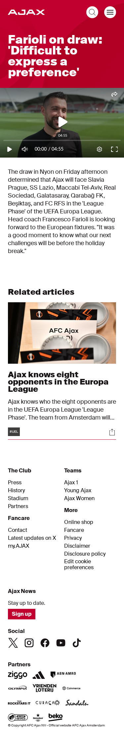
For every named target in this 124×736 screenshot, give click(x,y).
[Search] (92, 12)
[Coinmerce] (71, 688)
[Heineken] (38, 718)
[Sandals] (77, 703)
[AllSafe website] (18, 718)
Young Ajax (77, 490)
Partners (18, 506)
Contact (17, 530)
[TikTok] (76, 643)
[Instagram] (29, 643)
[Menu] (110, 12)
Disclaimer (77, 546)
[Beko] (56, 718)
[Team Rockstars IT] (19, 703)
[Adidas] (38, 675)
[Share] (112, 432)
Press (14, 482)
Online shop (78, 522)
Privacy (73, 538)
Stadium (18, 498)
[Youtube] (61, 643)
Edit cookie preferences (79, 565)
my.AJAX (18, 546)
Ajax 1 (71, 482)
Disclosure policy (84, 554)
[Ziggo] (17, 675)
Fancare (74, 530)
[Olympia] (17, 688)
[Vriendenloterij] (44, 688)
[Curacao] (48, 703)
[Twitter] (13, 643)
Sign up (21, 613)
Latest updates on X (32, 538)
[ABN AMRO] (63, 675)
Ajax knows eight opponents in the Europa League (58, 381)
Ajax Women (79, 498)
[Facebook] (45, 643)
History (16, 490)
